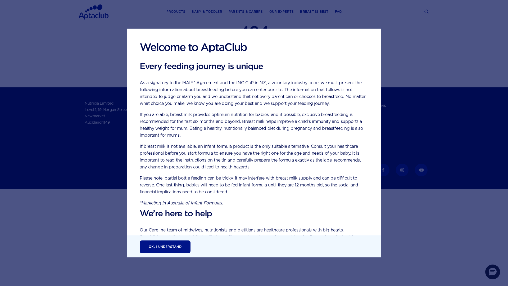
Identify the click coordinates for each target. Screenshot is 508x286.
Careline (157, 230)
